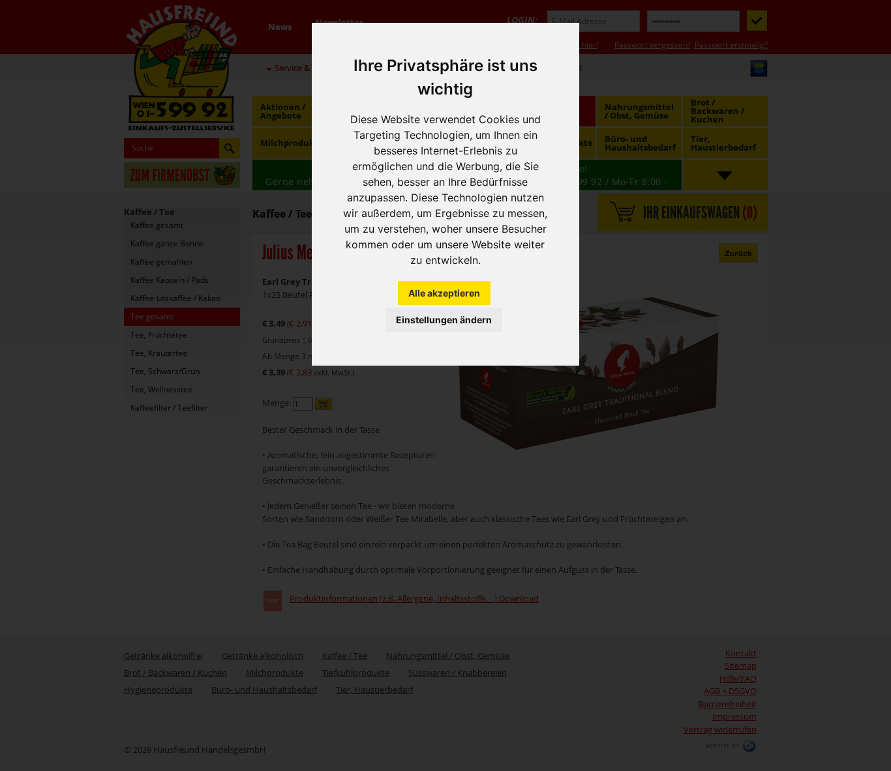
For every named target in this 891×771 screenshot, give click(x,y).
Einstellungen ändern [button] (444, 319)
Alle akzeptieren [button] (444, 292)
